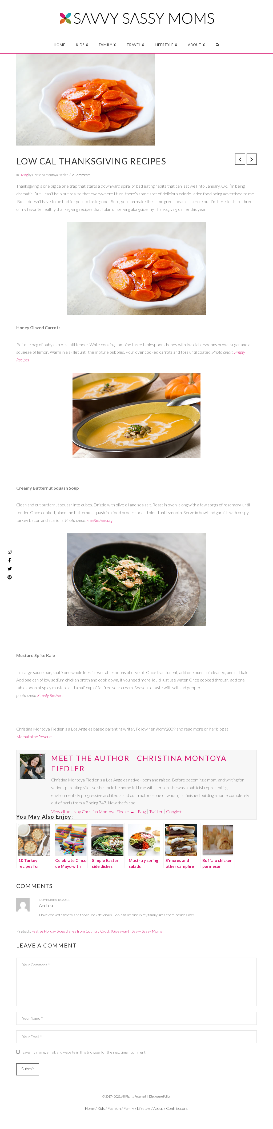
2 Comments (81, 175)
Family (129, 1108)
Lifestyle (143, 1108)
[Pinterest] (9, 577)
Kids (101, 1108)
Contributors (177, 1108)
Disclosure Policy (159, 1096)
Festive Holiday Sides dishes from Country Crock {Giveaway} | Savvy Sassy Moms (97, 931)
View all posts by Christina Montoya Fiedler (92, 811)
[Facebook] (127, 1117)
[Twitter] (136, 1117)
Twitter (156, 811)
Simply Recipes (49, 695)
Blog (142, 811)
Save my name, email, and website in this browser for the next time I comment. (84, 1052)
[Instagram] (9, 551)
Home (90, 1108)
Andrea (46, 905)
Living (23, 175)
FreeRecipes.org (99, 520)
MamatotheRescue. (34, 736)
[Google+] (145, 1117)
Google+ (174, 811)
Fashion (114, 1108)
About (158, 1108)
